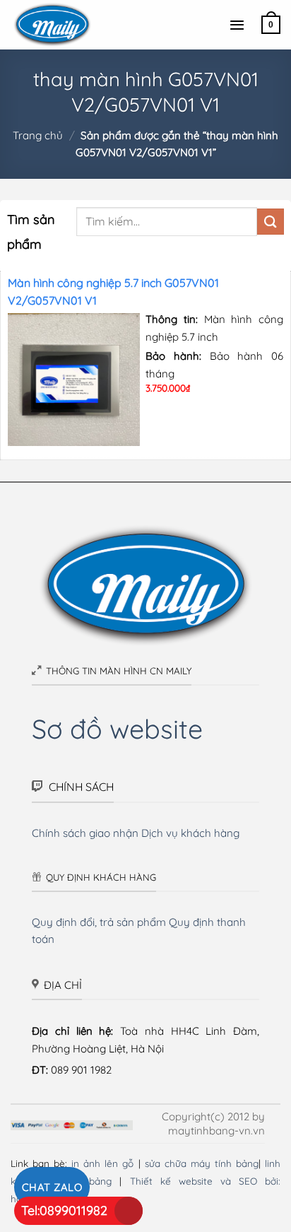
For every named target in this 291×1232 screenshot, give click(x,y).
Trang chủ (38, 135)
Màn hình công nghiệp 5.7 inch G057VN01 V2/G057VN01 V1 (113, 291)
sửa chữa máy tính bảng (202, 1163)
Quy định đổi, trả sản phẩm (99, 922)
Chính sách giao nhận (85, 833)
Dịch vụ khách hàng (190, 833)
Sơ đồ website (117, 728)
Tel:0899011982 (64, 1210)
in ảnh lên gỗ (102, 1163)
